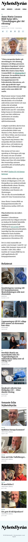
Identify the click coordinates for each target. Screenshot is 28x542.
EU (2, 14)
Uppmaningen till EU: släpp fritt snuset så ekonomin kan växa (13, 323)
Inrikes (9, 9)
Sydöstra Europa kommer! (12, 430)
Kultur (3, 427)
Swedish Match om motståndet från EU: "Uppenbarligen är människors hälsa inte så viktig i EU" (12, 357)
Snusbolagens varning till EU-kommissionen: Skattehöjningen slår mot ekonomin (12, 291)
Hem (3, 9)
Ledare (17, 9)
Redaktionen (4, 26)
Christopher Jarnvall (7, 431)
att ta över (14, 227)
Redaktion (4, 296)
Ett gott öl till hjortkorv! (12, 512)
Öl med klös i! (7, 484)
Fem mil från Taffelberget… (13, 457)
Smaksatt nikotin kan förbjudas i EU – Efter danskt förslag (11, 390)
